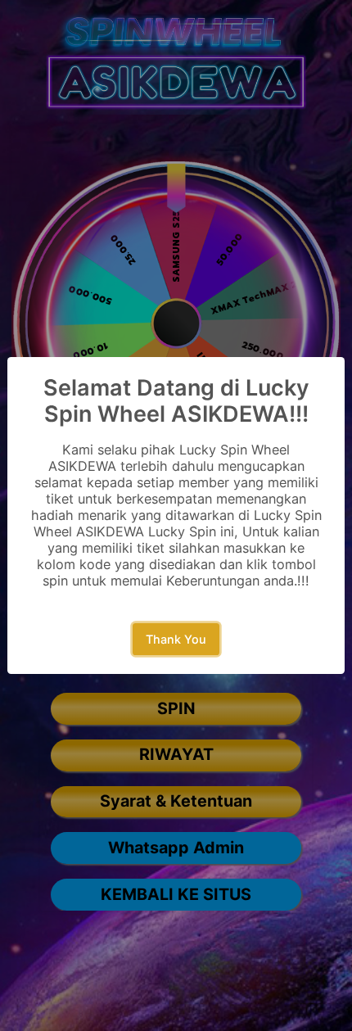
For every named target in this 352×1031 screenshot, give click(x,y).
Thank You (176, 639)
